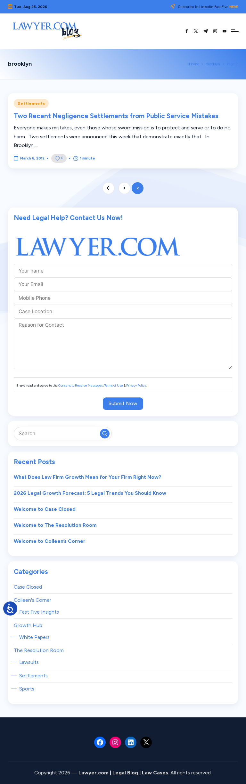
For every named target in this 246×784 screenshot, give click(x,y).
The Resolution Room (39, 650)
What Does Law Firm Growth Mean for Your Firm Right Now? (87, 477)
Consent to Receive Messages (80, 385)
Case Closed (28, 587)
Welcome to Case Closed (45, 509)
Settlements (31, 103)
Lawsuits (29, 662)
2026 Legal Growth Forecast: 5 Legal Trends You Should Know (90, 493)
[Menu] (234, 31)
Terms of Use (113, 385)
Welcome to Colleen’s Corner (50, 541)
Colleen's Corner (32, 600)
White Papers (34, 637)
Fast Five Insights (39, 612)
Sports (26, 689)
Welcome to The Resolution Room (55, 525)
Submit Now (123, 403)
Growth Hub (28, 625)
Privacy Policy (136, 385)
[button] (108, 188)
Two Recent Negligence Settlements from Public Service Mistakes (116, 116)
